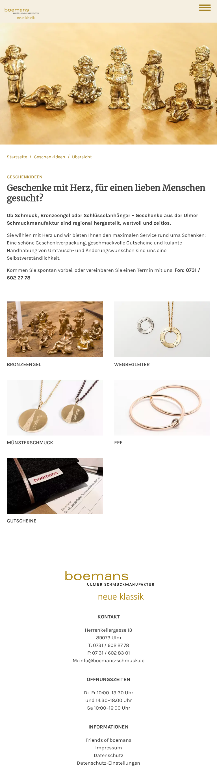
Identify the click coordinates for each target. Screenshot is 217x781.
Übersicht (82, 156)
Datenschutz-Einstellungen (108, 763)
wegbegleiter (132, 364)
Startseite (17, 156)
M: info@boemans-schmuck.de (108, 660)
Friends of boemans (108, 740)
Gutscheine (21, 521)
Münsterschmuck (30, 442)
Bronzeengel (24, 364)
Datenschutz (108, 755)
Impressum (108, 748)
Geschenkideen (50, 156)
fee (118, 442)
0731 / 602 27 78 (111, 645)
